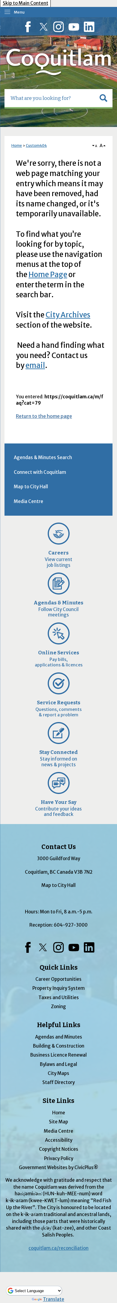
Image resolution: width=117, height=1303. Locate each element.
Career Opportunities (58, 979)
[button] (103, 98)
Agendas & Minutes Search (43, 457)
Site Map (58, 1122)
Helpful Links (58, 1025)
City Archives (68, 315)
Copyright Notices (58, 1149)
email (35, 365)
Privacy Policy (58, 1158)
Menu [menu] (19, 12)
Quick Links (59, 967)
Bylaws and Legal (58, 1064)
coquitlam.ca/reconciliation (58, 1248)
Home (16, 145)
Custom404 (36, 145)
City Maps (58, 1073)
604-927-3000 (71, 925)
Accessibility (58, 1140)
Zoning (58, 1006)
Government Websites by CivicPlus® (58, 1167)
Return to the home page (44, 416)
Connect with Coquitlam (40, 472)
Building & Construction (58, 1046)
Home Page (47, 274)
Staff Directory (58, 1082)
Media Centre (28, 501)
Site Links (58, 1101)
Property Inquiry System (58, 988)
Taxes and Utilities (58, 997)
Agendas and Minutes (58, 1037)
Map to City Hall (31, 486)
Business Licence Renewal (58, 1055)
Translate (53, 1299)
